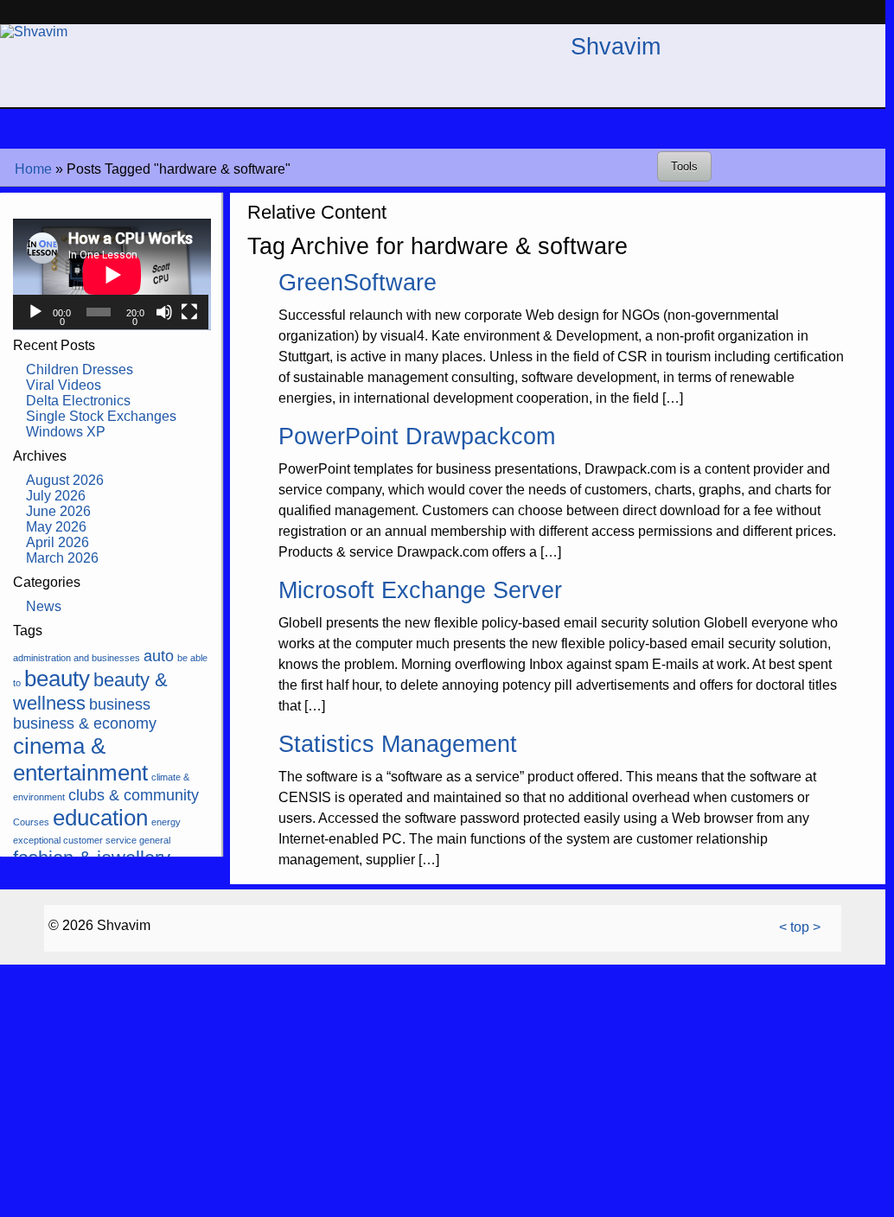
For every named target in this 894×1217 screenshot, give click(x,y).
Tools (684, 166)
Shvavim (616, 46)
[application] (110, 274)
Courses (31, 822)
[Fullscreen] (189, 312)
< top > (800, 927)
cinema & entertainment (80, 759)
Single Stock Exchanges (101, 416)
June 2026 (58, 511)
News (43, 606)
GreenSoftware (357, 282)
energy (166, 822)
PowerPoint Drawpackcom (416, 436)
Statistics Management (397, 743)
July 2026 (56, 495)
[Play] (35, 312)
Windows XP (65, 431)
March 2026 (62, 558)
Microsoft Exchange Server (420, 590)
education (100, 818)
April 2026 (57, 542)
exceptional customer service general (91, 840)
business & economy (84, 723)
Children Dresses (79, 369)
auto (159, 656)
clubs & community (133, 795)
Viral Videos (63, 385)
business (119, 704)
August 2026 (65, 480)
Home (33, 169)
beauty (57, 678)
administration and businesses (76, 658)
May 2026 (56, 526)
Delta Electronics (78, 400)
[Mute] (164, 312)
